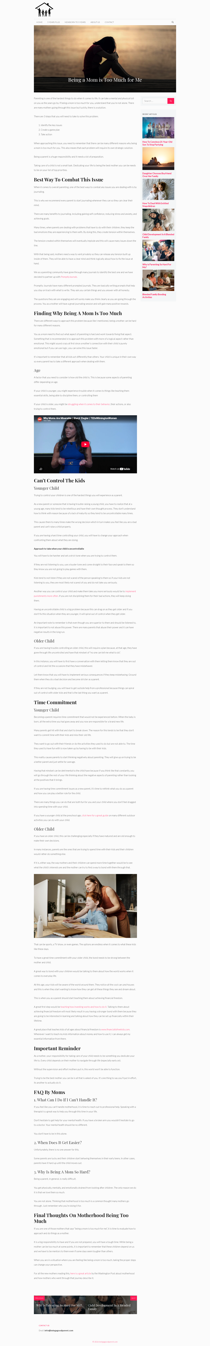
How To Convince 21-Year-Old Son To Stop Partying (157, 143)
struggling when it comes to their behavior (89, 404)
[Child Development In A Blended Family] (158, 229)
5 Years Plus (53, 22)
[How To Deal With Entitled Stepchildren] (158, 197)
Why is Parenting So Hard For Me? (59, 1305)
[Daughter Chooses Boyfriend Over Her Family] (158, 168)
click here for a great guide (94, 815)
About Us (95, 22)
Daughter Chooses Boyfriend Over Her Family (156, 175)
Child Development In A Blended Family (109, 1307)
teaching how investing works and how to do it (84, 1006)
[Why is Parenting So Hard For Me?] (158, 259)
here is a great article (80, 1273)
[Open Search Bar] (172, 22)
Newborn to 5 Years (75, 22)
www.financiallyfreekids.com (115, 1029)
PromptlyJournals (69, 276)
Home (39, 22)
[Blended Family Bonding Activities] (158, 289)
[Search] (170, 101)
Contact (109, 22)
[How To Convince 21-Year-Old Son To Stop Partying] (158, 136)
